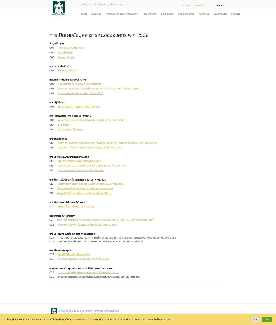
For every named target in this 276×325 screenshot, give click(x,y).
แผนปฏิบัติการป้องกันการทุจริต (74, 254)
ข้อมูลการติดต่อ (65, 57)
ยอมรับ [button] (267, 319)
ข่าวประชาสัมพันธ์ (67, 70)
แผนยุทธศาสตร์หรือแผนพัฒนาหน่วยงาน (79, 84)
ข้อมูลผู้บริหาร (64, 52)
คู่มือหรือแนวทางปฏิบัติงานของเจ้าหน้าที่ (79, 106)
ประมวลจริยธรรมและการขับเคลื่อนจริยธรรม (81, 170)
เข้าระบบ (187, 5)
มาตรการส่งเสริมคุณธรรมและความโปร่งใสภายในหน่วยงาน (88, 272)
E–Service (64, 125)
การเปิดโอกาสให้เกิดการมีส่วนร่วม (76, 206)
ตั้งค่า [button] (255, 319)
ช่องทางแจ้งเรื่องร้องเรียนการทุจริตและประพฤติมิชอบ (85, 188)
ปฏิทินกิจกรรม (220, 14)
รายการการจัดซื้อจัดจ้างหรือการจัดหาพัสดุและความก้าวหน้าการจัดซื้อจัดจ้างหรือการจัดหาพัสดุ (107, 143)
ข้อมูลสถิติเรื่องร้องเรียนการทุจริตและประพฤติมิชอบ (84, 193)
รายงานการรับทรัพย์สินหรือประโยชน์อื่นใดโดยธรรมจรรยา (88, 225)
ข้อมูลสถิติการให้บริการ (70, 129)
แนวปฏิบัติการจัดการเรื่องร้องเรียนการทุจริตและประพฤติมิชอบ (90, 184)
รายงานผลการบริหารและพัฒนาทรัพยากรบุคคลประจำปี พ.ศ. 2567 (92, 165)
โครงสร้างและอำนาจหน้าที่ (70, 48)
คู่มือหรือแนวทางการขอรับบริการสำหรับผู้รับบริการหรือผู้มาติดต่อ (92, 120)
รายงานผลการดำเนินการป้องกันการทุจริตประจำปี (83, 259)
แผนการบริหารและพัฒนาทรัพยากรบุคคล (79, 161)
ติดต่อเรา (235, 14)
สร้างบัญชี (199, 5)
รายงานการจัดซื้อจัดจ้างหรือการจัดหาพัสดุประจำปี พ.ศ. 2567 (90, 147)
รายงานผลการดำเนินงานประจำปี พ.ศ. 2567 (80, 93)
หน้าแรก (84, 14)
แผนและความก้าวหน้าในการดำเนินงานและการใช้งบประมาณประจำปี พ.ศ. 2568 (98, 88)
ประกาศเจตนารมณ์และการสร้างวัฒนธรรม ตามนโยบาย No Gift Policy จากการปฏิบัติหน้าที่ (105, 220)
